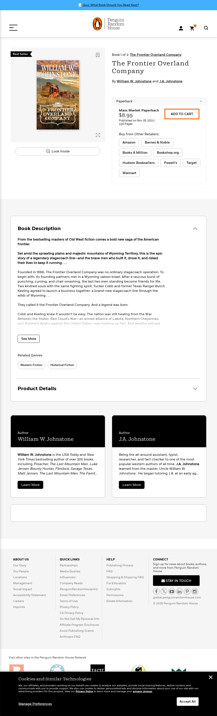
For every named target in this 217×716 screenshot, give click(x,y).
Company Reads (71, 583)
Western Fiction (31, 365)
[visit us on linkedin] (179, 591)
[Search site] (206, 28)
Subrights (113, 589)
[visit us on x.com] (164, 591)
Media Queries (70, 571)
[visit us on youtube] (171, 591)
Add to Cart (182, 114)
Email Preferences (72, 595)
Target (191, 162)
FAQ (109, 571)
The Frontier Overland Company (155, 54)
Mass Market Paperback (139, 110)
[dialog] (108, 694)
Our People (21, 571)
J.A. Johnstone (170, 81)
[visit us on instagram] (195, 591)
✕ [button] (210, 678)
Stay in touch (178, 580)
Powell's (170, 162)
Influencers (68, 577)
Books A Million (134, 152)
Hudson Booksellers (138, 162)
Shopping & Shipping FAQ (125, 577)
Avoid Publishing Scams (77, 631)
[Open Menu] (13, 27)
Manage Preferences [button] (35, 704)
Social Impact (22, 589)
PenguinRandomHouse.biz (79, 589)
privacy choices (142, 691)
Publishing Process (119, 565)
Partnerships (69, 565)
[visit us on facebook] (156, 591)
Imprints (19, 607)
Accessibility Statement (29, 595)
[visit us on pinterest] (187, 591)
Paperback (159, 101)
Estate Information (119, 601)
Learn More (32, 485)
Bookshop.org (168, 152)
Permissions (115, 595)
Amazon (128, 142)
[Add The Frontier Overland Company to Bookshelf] (97, 55)
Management (22, 583)
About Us (21, 559)
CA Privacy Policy (71, 613)
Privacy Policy (69, 607)
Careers (18, 601)
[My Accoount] (181, 28)
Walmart (129, 173)
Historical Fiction (62, 365)
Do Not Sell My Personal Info (79, 619)
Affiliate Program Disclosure (79, 625)
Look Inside (60, 151)
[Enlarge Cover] (98, 135)
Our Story (19, 565)
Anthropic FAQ (70, 637)
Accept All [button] (187, 701)
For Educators (116, 583)
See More (28, 338)
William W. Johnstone (134, 81)
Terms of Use (69, 601)
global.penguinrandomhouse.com (177, 597)
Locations (20, 577)
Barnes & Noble (157, 142)
